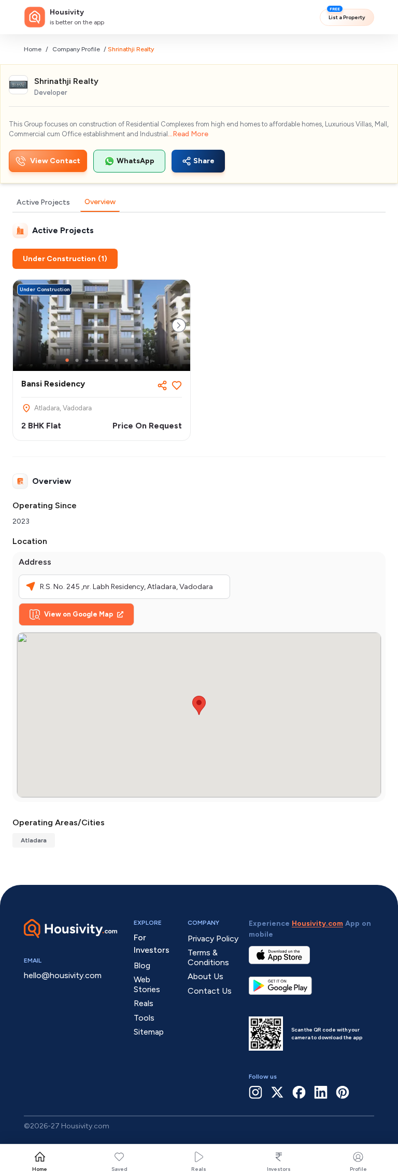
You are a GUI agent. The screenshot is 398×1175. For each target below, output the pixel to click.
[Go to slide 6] (116, 360)
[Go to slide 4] (96, 360)
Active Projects (43, 202)
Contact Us (210, 991)
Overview (100, 201)
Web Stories (147, 984)
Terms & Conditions (208, 957)
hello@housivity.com (63, 975)
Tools (144, 1018)
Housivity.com (317, 923)
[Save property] (177, 385)
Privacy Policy (213, 938)
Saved (119, 1169)
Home (32, 49)
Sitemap (149, 1032)
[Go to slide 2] (77, 360)
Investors (279, 1169)
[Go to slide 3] (87, 360)
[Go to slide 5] (106, 360)
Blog (142, 965)
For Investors (151, 944)
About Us (205, 976)
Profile (358, 1169)
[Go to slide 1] (67, 360)
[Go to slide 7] (126, 360)
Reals (198, 1169)
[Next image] (179, 325)
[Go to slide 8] (136, 360)
